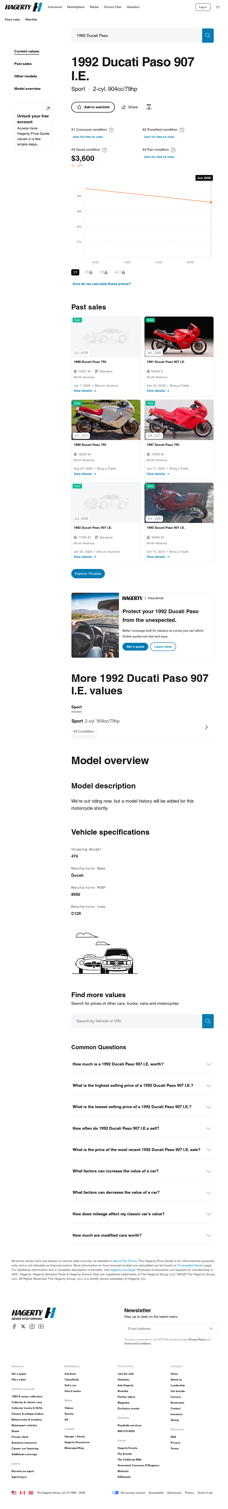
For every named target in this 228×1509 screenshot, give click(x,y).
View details (83, 390)
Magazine (124, 1402)
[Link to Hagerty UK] (30, 1492)
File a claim (19, 1379)
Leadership (178, 1385)
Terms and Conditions (137, 1343)
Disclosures (174, 1492)
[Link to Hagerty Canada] (22, 1492)
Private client (20, 1436)
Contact (176, 1408)
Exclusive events (128, 1408)
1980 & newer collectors (27, 1396)
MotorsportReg (74, 1448)
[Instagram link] (32, 1326)
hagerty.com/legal (122, 1270)
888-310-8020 (126, 1431)
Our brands (178, 1391)
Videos (69, 1408)
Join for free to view (88, 137)
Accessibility (156, 1492)
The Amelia (125, 1453)
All (66, 1419)
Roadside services (129, 1425)
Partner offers (126, 1396)
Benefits (123, 1391)
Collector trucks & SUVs (27, 1408)
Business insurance (24, 1442)
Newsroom (177, 1402)
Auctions (70, 1373)
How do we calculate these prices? (102, 284)
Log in (203, 7)
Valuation (123, 1379)
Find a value (12, 19)
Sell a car (70, 1385)
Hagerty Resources (77, 1442)
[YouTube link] (41, 1326)
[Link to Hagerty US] (14, 1492)
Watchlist (31, 19)
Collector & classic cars (27, 1402)
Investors (177, 1414)
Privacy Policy (197, 1339)
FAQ (173, 1436)
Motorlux (123, 1471)
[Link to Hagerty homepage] (34, 1314)
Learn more (163, 646)
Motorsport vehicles (24, 1425)
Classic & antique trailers (28, 1413)
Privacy (175, 1442)
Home (174, 1373)
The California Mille (130, 1459)
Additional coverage (24, 1454)
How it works (73, 1391)
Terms (175, 1448)
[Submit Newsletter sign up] (210, 1328)
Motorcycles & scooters (27, 1419)
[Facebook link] (14, 1326)
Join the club (126, 1373)
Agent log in (19, 1476)
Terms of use (205, 1492)
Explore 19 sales (88, 573)
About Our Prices (125, 1261)
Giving (175, 1420)
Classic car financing (25, 1448)
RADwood (124, 1476)
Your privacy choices (132, 1492)
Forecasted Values (190, 1265)
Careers (176, 1396)
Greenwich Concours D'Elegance (138, 1465)
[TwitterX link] (23, 1326)
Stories (69, 1413)
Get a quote (135, 646)
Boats (15, 1431)
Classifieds (72, 1379)
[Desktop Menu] (218, 7)
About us (176, 1379)
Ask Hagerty (126, 1385)
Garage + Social (75, 1436)
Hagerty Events (127, 1448)
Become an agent (23, 1471)
